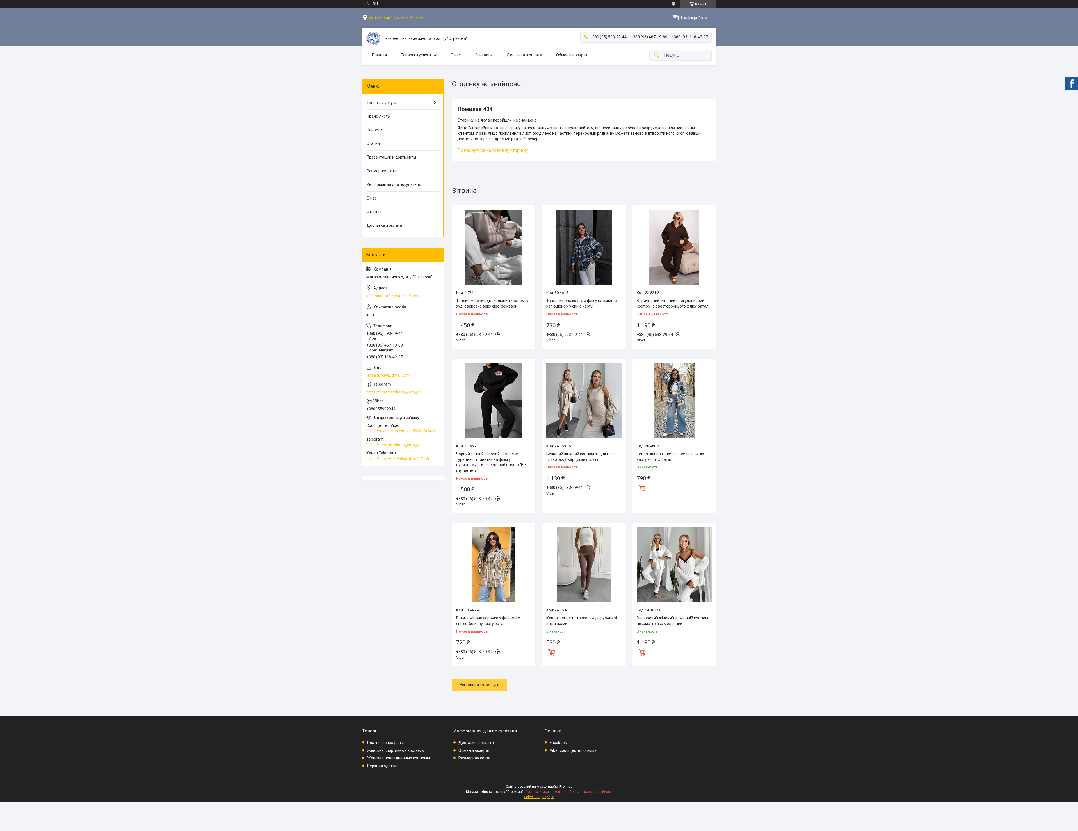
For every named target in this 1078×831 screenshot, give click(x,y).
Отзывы (374, 211)
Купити (642, 487)
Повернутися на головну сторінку (493, 150)
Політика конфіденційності (590, 792)
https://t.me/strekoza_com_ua (394, 392)
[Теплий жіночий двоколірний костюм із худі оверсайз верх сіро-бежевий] (493, 247)
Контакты (484, 55)
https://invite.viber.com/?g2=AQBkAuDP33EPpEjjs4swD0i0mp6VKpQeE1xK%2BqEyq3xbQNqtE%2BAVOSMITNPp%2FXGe (402, 431)
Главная (379, 55)
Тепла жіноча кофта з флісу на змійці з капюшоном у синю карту (581, 303)
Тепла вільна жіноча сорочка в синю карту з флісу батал (670, 457)
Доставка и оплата (524, 55)
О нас (456, 55)
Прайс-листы (378, 116)
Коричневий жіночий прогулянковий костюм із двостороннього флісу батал (673, 303)
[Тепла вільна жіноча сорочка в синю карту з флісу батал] (674, 400)
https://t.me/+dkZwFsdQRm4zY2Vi (397, 458)
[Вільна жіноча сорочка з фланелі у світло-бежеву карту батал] (493, 564)
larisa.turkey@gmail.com (388, 375)
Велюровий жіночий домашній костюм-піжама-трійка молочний (673, 621)
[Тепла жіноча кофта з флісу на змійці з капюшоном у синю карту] (583, 247)
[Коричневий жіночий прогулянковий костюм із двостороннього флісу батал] (674, 247)
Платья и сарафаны (385, 742)
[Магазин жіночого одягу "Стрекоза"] (373, 38)
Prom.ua (565, 787)
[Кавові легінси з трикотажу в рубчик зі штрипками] (583, 564)
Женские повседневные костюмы (398, 758)
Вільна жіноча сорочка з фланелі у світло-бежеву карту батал (488, 621)
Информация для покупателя (394, 184)
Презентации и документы (391, 157)
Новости (374, 130)
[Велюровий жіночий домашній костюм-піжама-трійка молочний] (674, 564)
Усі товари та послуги (479, 685)
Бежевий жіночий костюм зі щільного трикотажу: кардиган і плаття (581, 457)
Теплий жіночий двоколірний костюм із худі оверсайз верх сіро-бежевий (492, 303)
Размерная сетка (383, 171)
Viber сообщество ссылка (573, 750)
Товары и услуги (416, 55)
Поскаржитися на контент (546, 792)
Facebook (558, 742)
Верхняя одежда (383, 766)
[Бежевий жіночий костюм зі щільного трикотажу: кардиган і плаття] (583, 400)
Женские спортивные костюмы (395, 750)
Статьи (373, 143)
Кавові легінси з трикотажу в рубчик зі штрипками (581, 621)
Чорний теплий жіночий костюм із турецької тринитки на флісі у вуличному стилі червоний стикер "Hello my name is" (493, 462)
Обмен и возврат (572, 55)
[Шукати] (656, 55)
